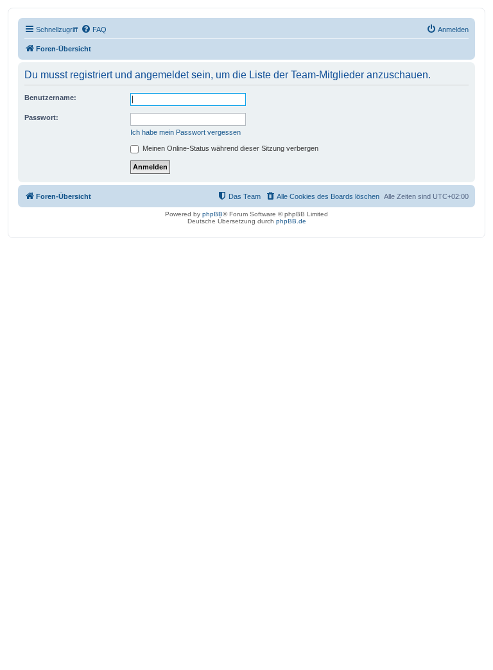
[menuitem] (94, 29)
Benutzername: (50, 97)
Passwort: (41, 117)
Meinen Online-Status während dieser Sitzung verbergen (229, 148)
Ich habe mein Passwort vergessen (185, 132)
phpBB (212, 214)
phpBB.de (291, 221)
